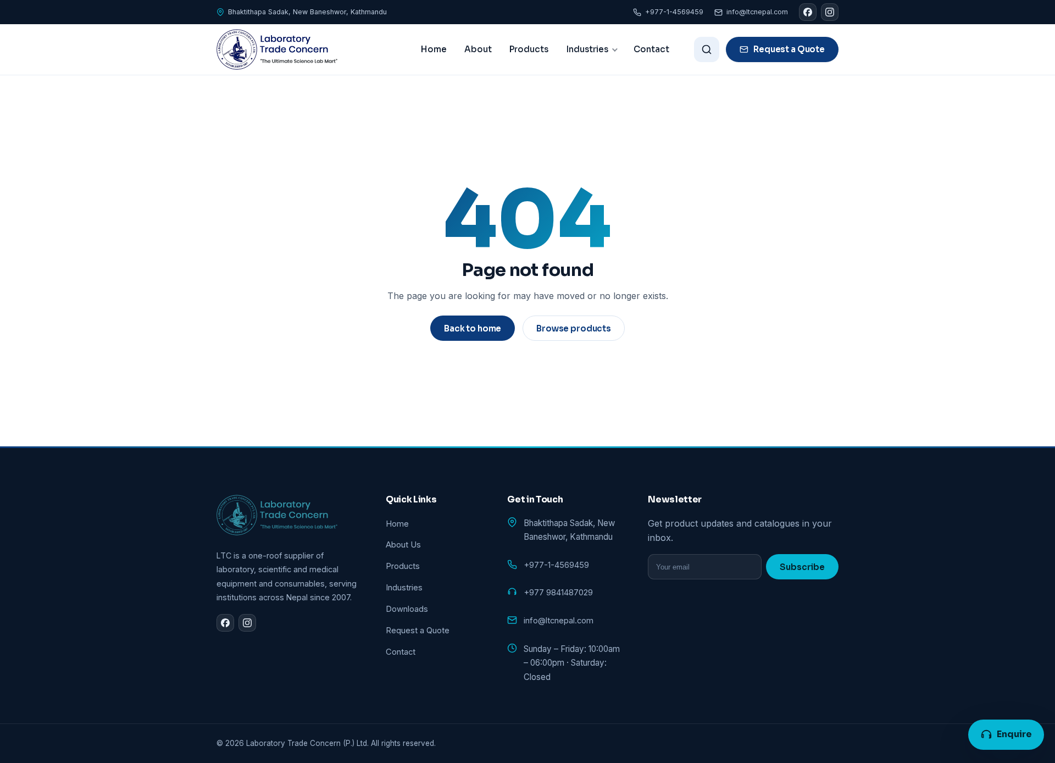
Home (434, 49)
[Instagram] (830, 12)
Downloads (407, 609)
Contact (651, 49)
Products (528, 49)
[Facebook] (808, 12)
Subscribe (802, 567)
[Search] (706, 49)
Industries (587, 49)
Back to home (472, 328)
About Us (403, 545)
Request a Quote (789, 49)
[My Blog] (276, 49)
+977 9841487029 (558, 593)
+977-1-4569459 (674, 12)
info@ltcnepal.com (757, 12)
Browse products (573, 328)
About (478, 49)
